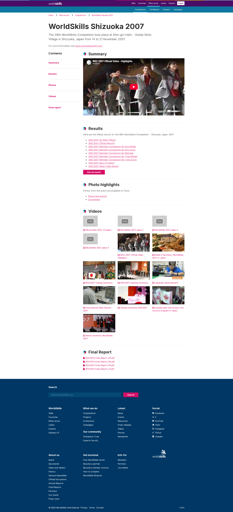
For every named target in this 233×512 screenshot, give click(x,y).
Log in (180, 3)
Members (122, 460)
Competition (94, 199)
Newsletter (123, 436)
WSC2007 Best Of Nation (101, 163)
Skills (133, 3)
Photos (52, 85)
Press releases (124, 425)
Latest (163, 3)
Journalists (123, 467)
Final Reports (55, 487)
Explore (172, 3)
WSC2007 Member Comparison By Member (111, 153)
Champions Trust (91, 436)
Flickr (157, 425)
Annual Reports (56, 483)
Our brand (53, 495)
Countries (142, 3)
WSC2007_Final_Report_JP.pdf (99, 369)
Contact (100, 507)
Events (121, 417)
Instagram (159, 429)
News (120, 413)
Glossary (53, 432)
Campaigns (178, 10)
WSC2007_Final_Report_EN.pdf (100, 361)
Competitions (140, 10)
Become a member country (96, 467)
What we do (153, 3)
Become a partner (91, 464)
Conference (154, 10)
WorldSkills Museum (92, 475)
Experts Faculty (90, 440)
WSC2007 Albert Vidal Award (103, 166)
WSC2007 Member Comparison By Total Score (112, 159)
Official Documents (57, 479)
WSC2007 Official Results (101, 143)
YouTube (159, 421)
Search (130, 395)
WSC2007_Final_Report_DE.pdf (100, 358)
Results (53, 74)
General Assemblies (58, 475)
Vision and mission (57, 467)
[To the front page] (55, 3)
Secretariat (54, 464)
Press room (54, 499)
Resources (123, 421)
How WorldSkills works (94, 460)
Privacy (84, 507)
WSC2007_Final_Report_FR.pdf (99, 365)
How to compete (91, 471)
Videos (52, 96)
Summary (54, 62)
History (52, 471)
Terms (92, 507)
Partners (53, 491)
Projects (166, 10)
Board (51, 460)
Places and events (97, 196)
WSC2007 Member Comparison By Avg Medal (112, 146)
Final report (55, 107)
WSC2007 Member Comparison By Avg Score (111, 150)
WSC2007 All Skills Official (102, 140)
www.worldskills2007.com (88, 46)
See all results (94, 172)
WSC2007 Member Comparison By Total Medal (112, 156)
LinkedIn (159, 436)
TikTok (158, 432)
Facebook (159, 413)
